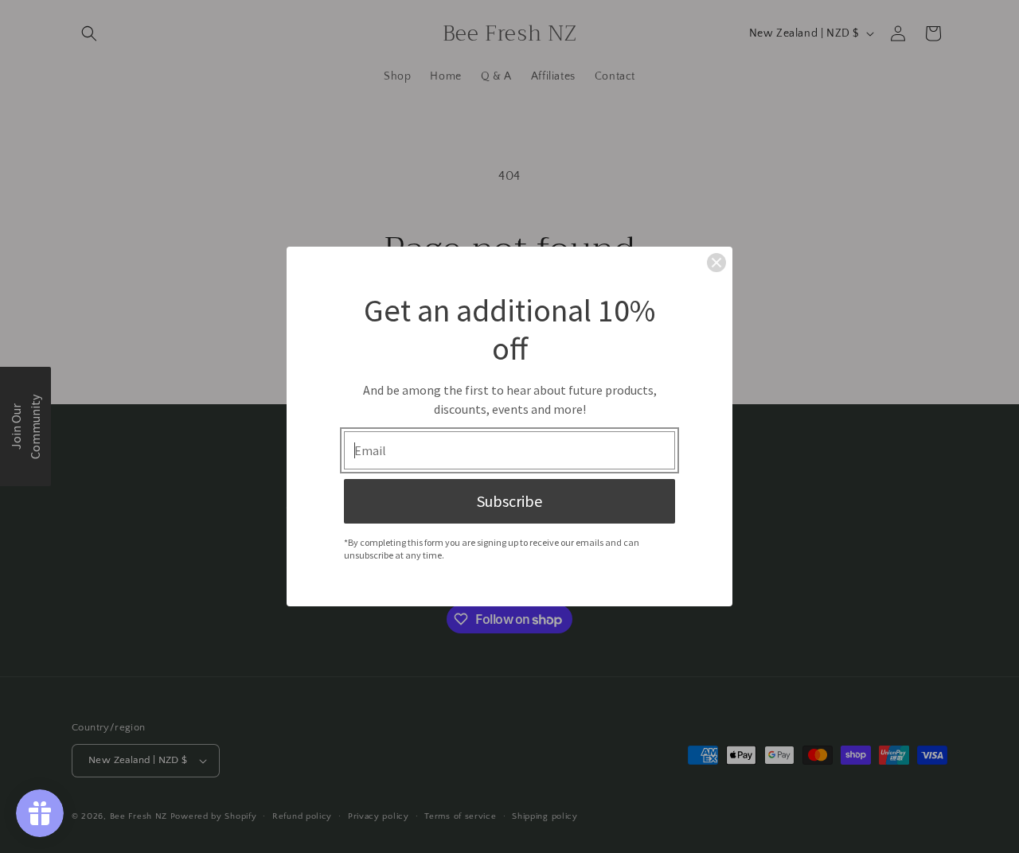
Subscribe (509, 501)
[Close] (716, 262)
